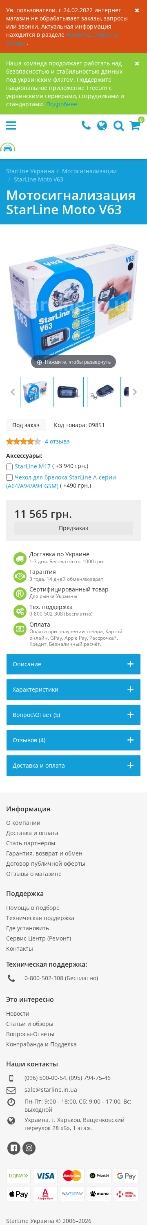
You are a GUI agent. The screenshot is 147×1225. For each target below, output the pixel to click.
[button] (134, 127)
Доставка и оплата (32, 833)
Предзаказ (73, 528)
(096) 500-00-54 (45, 1078)
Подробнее (61, 104)
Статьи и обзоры (29, 1024)
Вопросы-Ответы (30, 1034)
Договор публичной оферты (45, 863)
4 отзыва (57, 441)
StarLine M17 (33, 466)
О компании (23, 822)
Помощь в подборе (33, 907)
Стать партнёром (30, 843)
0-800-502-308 (43, 978)
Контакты (19, 948)
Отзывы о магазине (34, 874)
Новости (77, 34)
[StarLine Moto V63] (35, 392)
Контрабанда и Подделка (41, 1044)
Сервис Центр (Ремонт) (38, 938)
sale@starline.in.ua (50, 1089)
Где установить (27, 928)
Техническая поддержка (40, 918)
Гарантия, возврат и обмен (44, 853)
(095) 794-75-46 (90, 1078)
